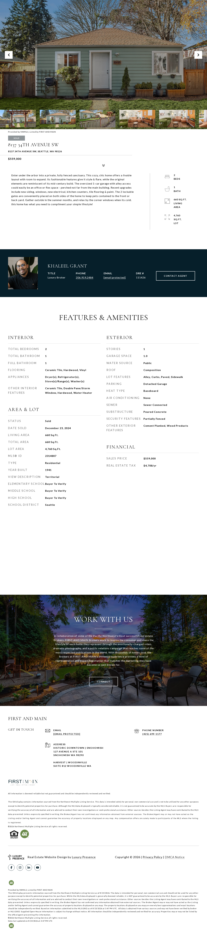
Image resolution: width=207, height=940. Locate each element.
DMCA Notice (175, 857)
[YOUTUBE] (37, 867)
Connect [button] (103, 681)
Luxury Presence (84, 857)
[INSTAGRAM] (20, 867)
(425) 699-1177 (152, 734)
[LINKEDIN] (29, 867)
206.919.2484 (84, 277)
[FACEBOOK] (11, 867)
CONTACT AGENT (175, 275)
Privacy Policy (152, 857)
